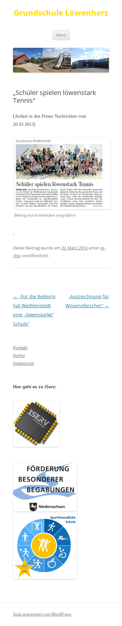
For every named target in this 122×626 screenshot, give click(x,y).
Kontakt (20, 347)
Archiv (19, 355)
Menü (61, 35)
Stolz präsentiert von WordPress (42, 614)
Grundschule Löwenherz (61, 13)
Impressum (23, 363)
